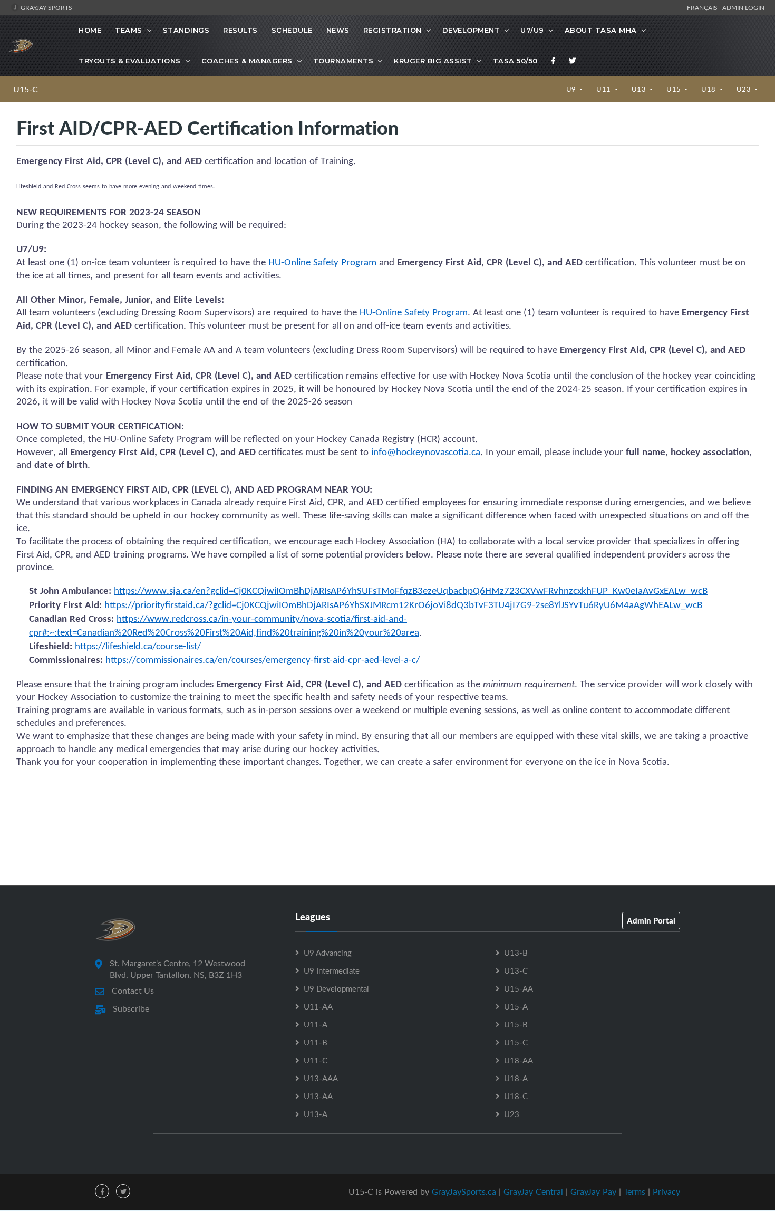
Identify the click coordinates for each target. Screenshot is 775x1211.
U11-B (315, 1042)
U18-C (516, 1096)
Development (471, 30)
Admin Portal (651, 920)
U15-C (25, 89)
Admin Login (743, 7)
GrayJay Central (533, 1191)
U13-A (315, 1114)
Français (704, 7)
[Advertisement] (387, 837)
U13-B (516, 952)
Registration (392, 30)
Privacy (666, 1191)
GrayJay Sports (45, 7)
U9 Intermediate (332, 970)
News (338, 30)
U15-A (516, 1006)
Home (90, 30)
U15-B (516, 1024)
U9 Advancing (328, 952)
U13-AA (318, 1096)
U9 (572, 89)
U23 (745, 89)
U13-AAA (321, 1078)
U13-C (516, 970)
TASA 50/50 (515, 60)
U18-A (516, 1078)
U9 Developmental (336, 988)
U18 (709, 89)
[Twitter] (572, 60)
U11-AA (318, 1006)
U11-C (315, 1060)
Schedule (292, 30)
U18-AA (518, 1060)
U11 (604, 89)
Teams (128, 30)
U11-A (315, 1024)
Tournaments (343, 60)
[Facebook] (553, 60)
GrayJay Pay (593, 1191)
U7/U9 (532, 30)
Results (240, 30)
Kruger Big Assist (433, 60)
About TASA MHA (601, 30)
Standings (186, 30)
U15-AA (518, 988)
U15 (674, 89)
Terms (634, 1191)
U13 (640, 89)
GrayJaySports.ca (464, 1191)
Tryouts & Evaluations (130, 60)
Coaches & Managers (247, 60)
